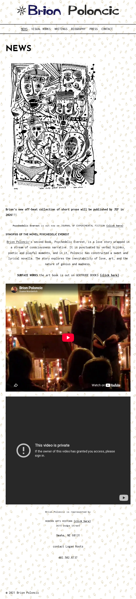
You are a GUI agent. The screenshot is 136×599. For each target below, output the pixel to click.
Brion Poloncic (18, 241)
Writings (61, 29)
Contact (107, 29)
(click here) (114, 225)
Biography (78, 29)
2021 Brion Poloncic (24, 592)
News (24, 29)
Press (94, 29)
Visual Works (40, 29)
